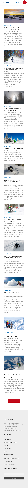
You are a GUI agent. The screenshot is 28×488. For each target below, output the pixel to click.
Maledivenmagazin (9, 465)
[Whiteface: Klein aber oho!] (14, 138)
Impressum (7, 439)
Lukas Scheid (7, 25)
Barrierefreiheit (8, 454)
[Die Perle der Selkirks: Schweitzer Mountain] (14, 16)
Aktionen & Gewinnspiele (11, 458)
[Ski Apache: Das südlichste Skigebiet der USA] (14, 57)
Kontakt (6, 445)
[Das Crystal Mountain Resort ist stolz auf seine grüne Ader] (14, 363)
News (5, 451)
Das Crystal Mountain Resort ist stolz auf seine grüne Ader (13, 376)
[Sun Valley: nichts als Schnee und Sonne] (14, 323)
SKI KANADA (8, 461)
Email (5, 471)
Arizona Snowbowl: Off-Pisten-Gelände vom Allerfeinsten (12, 182)
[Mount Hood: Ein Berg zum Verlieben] (14, 282)
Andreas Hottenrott (9, 332)
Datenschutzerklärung (10, 442)
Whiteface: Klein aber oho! (14, 148)
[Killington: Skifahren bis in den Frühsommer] (14, 209)
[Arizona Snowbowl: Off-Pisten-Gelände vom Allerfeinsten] (14, 169)
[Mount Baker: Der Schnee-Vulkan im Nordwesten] (14, 245)
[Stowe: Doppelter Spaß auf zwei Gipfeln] (14, 97)
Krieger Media (8, 448)
